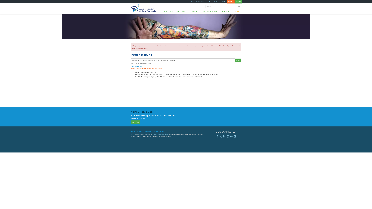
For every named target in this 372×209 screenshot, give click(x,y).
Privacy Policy (159, 131)
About (236, 11)
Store (208, 1)
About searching (136, 66)
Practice (181, 11)
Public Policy (210, 11)
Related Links (136, 131)
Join (192, 1)
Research (195, 11)
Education (167, 11)
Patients (225, 11)
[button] (239, 46)
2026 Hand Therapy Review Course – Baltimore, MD (153, 115)
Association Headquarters (161, 134)
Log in (238, 2)
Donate (230, 2)
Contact (223, 1)
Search (239, 6)
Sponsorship (200, 1)
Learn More (135, 122)
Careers (215, 1)
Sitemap (148, 131)
